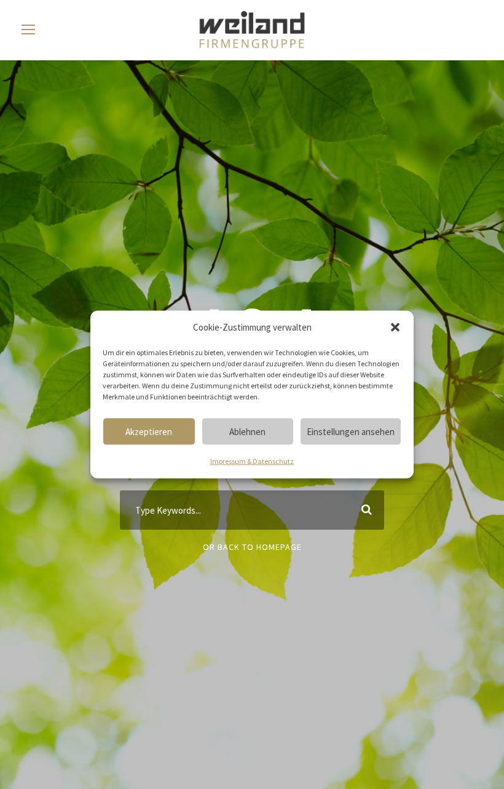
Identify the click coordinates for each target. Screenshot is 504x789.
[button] (395, 327)
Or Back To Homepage (252, 546)
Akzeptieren (148, 431)
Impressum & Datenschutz (252, 461)
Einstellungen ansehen (351, 431)
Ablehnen (247, 431)
